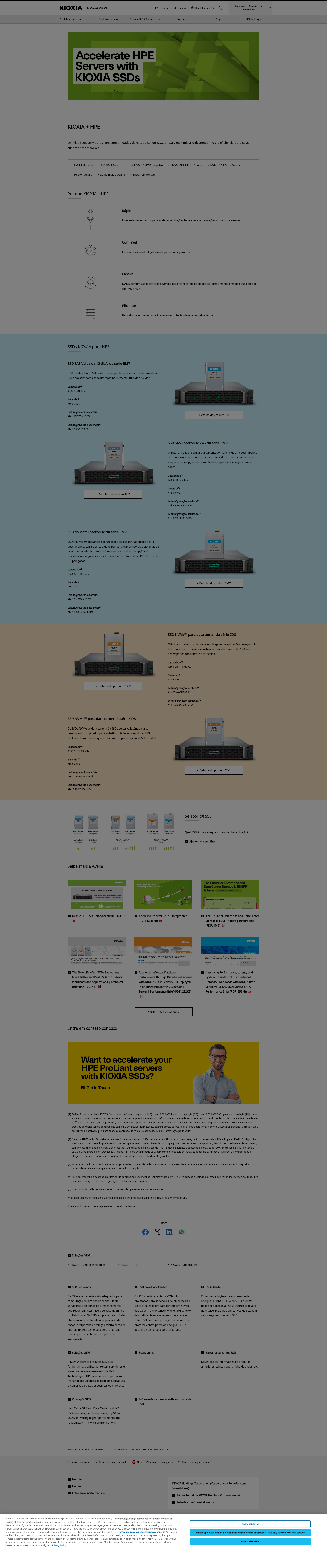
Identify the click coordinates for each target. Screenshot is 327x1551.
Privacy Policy (59, 1545)
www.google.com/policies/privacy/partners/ (142, 1531)
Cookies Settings (250, 1523)
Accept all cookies (250, 1541)
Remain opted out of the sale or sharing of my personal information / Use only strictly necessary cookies (250, 1532)
